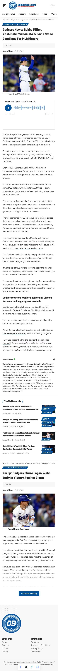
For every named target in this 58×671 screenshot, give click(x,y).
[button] (5, 5)
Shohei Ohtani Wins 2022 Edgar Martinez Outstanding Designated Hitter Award (19, 448)
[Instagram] (54, 359)
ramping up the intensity (14, 333)
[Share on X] (26, 667)
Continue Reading (29, 593)
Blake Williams (8, 51)
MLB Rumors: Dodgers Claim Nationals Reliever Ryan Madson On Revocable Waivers (21, 434)
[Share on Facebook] (20, 667)
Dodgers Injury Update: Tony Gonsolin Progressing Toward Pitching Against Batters (20, 408)
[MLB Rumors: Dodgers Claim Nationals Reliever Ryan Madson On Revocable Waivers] (48, 436)
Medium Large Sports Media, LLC (22, 662)
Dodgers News (10, 24)
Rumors (46, 439)
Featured (23, 24)
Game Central (20, 468)
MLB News (47, 426)
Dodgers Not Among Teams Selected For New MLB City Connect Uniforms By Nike (20, 421)
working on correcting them (29, 248)
